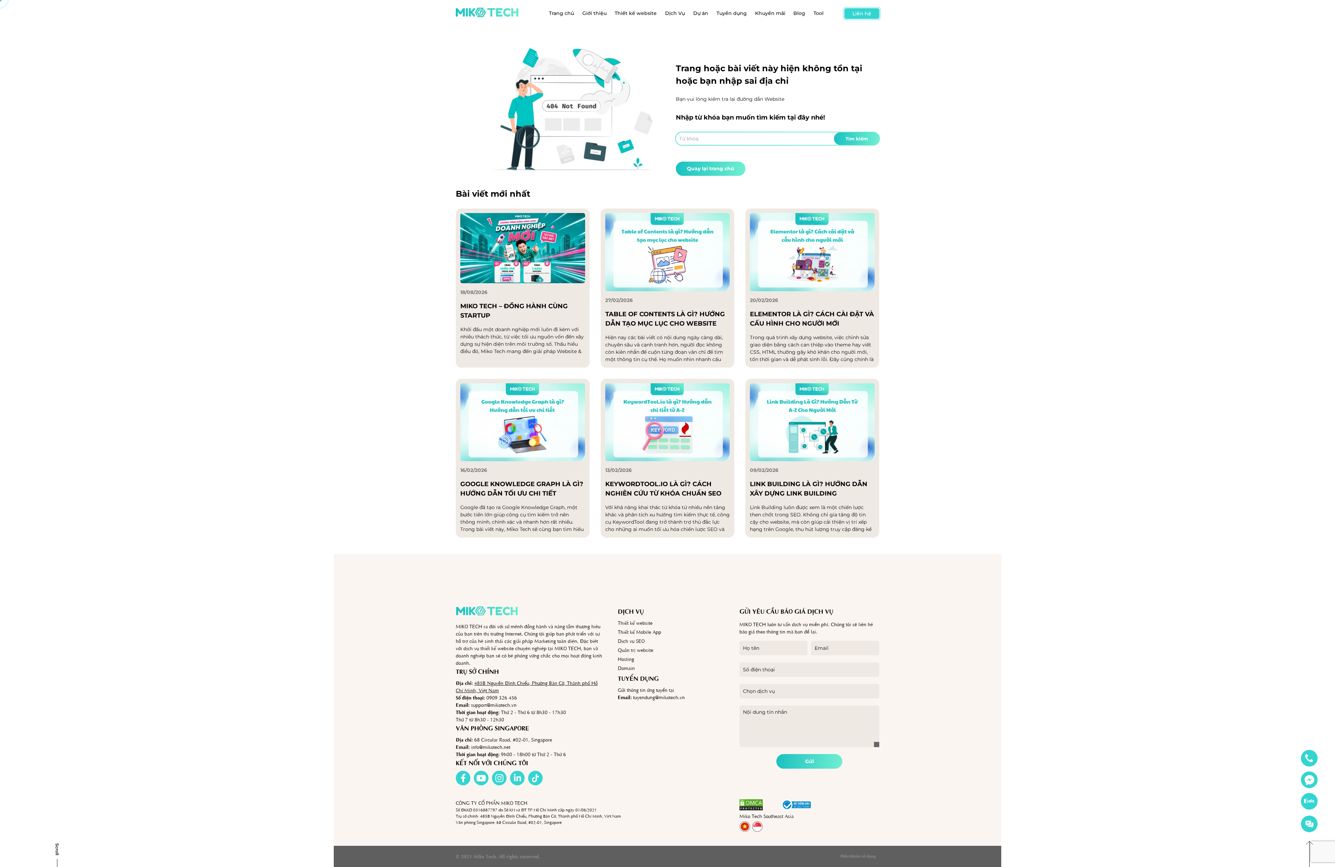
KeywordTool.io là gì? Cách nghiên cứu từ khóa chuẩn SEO (663, 488)
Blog (799, 13)
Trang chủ (561, 13)
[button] (772, 804)
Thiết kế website (636, 13)
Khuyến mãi (770, 13)
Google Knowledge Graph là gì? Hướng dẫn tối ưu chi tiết (521, 488)
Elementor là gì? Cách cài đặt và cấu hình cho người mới (812, 318)
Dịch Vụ (675, 13)
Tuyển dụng (732, 13)
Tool (819, 13)
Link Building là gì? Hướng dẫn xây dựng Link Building (808, 488)
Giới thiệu (594, 13)
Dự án (700, 13)
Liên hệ (861, 13)
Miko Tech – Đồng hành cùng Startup (514, 310)
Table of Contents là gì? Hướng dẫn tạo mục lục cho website (665, 318)
